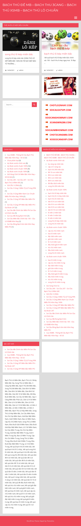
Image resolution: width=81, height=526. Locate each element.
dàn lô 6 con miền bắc (56, 204)
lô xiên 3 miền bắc (54, 215)
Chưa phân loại (12, 160)
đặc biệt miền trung (55, 266)
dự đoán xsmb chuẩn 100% (17, 166)
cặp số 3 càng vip (54, 167)
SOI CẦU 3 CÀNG (13, 185)
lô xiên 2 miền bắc (54, 213)
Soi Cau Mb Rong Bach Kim (17, 216)
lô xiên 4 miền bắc (54, 218)
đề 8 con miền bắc (55, 181)
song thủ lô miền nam (56, 253)
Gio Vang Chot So (52, 286)
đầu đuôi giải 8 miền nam (57, 245)
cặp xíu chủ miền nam (56, 231)
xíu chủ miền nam (54, 247)
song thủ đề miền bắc (56, 186)
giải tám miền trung (55, 268)
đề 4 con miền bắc (55, 175)
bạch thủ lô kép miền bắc (58, 53)
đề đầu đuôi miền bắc (56, 183)
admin (21, 70)
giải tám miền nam (55, 239)
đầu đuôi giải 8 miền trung (58, 274)
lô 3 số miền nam (54, 242)
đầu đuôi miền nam (55, 250)
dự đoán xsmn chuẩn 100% (17, 169)
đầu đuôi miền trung (55, 277)
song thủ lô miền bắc (56, 224)
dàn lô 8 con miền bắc (56, 207)
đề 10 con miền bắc (55, 172)
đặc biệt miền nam (55, 236)
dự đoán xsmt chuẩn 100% (17, 171)
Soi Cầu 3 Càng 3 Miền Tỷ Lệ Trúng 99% (21, 188)
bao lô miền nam (54, 234)
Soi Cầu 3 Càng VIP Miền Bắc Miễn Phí (21, 199)
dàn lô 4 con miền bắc (56, 201)
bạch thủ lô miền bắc (56, 199)
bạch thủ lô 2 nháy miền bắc (58, 196)
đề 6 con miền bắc (55, 178)
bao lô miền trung (54, 260)
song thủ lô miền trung (56, 282)
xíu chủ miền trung (55, 279)
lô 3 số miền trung (55, 271)
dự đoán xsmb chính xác (16, 163)
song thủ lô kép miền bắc (19, 54)
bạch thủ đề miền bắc (56, 169)
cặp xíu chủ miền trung (56, 263)
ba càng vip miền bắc (56, 164)
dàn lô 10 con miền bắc (56, 210)
